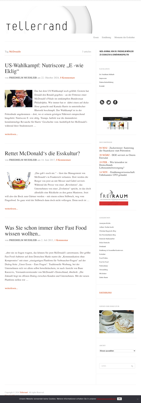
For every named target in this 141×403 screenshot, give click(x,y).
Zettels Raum (103, 277)
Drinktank (102, 246)
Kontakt (102, 86)
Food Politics (103, 258)
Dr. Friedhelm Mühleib (106, 74)
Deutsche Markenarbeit (106, 238)
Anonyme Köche (104, 223)
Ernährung (106, 37)
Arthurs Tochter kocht (106, 227)
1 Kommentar (61, 240)
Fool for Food (104, 262)
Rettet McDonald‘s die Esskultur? (42, 153)
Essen (96, 37)
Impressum (103, 78)
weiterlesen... (11, 134)
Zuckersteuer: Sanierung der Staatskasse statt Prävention (116, 149)
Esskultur (102, 254)
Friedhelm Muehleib (23, 77)
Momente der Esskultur (124, 37)
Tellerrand (24, 392)
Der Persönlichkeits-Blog (107, 235)
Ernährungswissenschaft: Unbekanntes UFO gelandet (117, 173)
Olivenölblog (103, 269)
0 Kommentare (67, 77)
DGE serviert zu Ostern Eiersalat (117, 156)
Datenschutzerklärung (106, 82)
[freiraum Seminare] (117, 197)
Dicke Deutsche (104, 242)
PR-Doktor (102, 273)
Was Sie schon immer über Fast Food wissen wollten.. (46, 230)
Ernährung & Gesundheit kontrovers (111, 250)
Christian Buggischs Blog (107, 231)
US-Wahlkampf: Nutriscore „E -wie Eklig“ (44, 67)
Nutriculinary (103, 266)
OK (119, 399)
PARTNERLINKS (105, 292)
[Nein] (137, 399)
